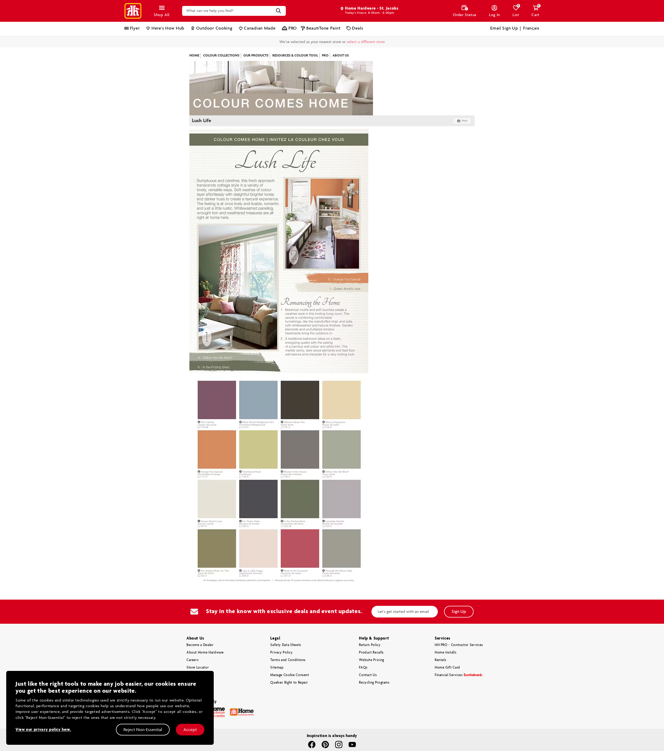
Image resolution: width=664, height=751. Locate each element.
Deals (357, 28)
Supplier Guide (198, 664)
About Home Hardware (205, 641)
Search (278, 10)
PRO (292, 28)
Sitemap (276, 656)
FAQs (363, 656)
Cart (535, 10)
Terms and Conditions (288, 649)
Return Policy (370, 633)
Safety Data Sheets (285, 633)
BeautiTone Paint (323, 28)
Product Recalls (371, 641)
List (516, 10)
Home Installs (445, 641)
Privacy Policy (281, 641)
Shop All (162, 14)
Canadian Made (259, 28)
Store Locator (197, 656)
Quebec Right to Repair (289, 671)
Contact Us (368, 664)
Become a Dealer (200, 633)
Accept (190, 729)
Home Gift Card (447, 656)
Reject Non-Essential (142, 729)
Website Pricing (371, 649)
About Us (341, 44)
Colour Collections (221, 44)
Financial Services (449, 664)
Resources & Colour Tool (295, 44)
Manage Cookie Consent (289, 664)
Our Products (255, 44)
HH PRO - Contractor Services (459, 633)
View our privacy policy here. (43, 729)
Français (532, 28)
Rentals (440, 649)
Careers (192, 649)
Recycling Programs (374, 671)
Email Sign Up (504, 28)
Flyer (135, 28)
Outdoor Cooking (214, 28)
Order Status (464, 14)
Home (194, 44)
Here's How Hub (167, 28)
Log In (494, 14)
